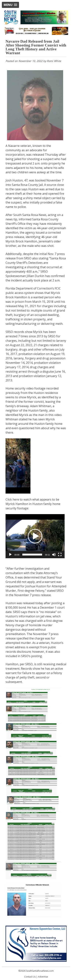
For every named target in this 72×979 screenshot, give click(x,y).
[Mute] (54, 554)
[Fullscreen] (60, 554)
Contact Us (30, 976)
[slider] (32, 554)
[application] (35, 536)
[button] (10, 5)
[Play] (10, 554)
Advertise (43, 976)
